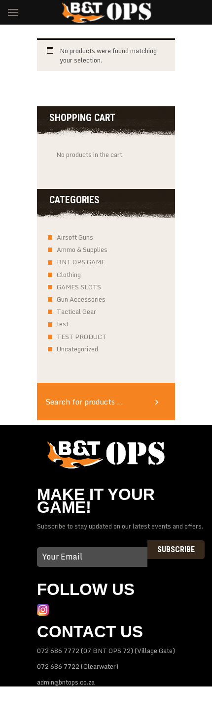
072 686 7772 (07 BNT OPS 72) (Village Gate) (106, 650)
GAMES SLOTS (79, 286)
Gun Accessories (81, 299)
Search (160, 401)
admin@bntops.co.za (66, 682)
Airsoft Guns (75, 237)
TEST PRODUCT (81, 336)
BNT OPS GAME (81, 261)
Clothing (69, 274)
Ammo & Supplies (82, 249)
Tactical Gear (76, 311)
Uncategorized (77, 348)
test (63, 323)
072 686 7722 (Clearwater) (77, 666)
